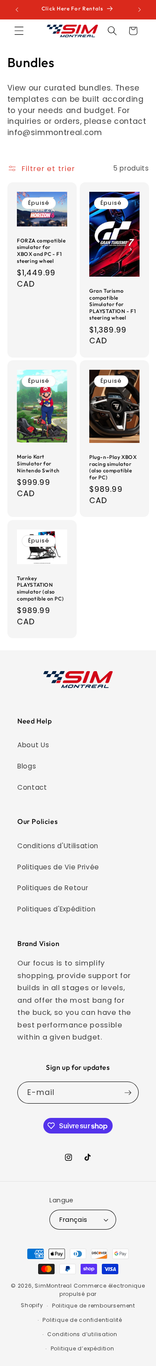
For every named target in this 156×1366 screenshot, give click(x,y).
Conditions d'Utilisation (57, 845)
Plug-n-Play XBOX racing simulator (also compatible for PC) (113, 467)
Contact (32, 787)
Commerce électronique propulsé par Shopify (83, 1295)
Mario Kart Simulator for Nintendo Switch (38, 464)
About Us (33, 744)
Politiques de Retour (52, 887)
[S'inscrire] (127, 1093)
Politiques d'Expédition (56, 909)
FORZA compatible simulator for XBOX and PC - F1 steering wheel (41, 250)
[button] (19, 30)
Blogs (26, 766)
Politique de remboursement (93, 1305)
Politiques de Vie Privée (58, 867)
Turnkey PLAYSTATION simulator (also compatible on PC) (40, 588)
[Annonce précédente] (16, 9)
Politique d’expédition (82, 1348)
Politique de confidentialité (82, 1320)
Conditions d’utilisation (82, 1334)
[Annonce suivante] (139, 9)
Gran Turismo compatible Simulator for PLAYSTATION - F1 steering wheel (112, 304)
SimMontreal (53, 1285)
